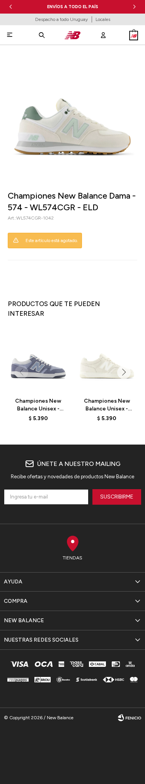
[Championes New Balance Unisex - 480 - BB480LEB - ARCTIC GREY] (38, 360)
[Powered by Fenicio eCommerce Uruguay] (129, 717)
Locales (103, 19)
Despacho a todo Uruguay (61, 19)
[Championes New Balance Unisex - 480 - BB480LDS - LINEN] (107, 360)
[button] (134, 7)
